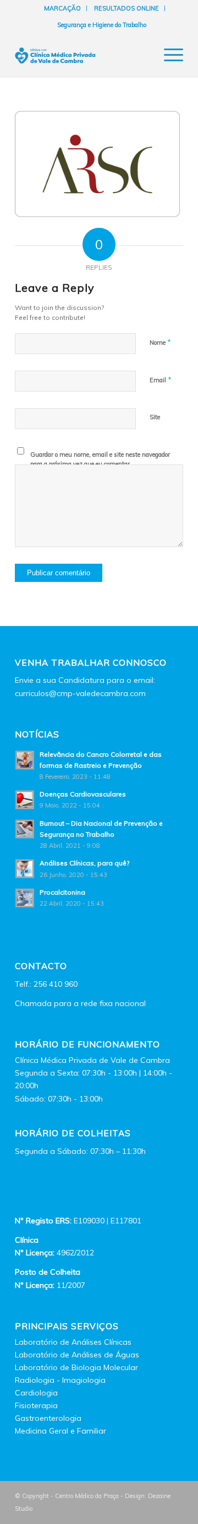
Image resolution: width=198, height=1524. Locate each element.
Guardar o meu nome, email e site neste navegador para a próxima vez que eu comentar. (100, 459)
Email (161, 379)
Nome (160, 342)
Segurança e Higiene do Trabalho (101, 25)
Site (155, 417)
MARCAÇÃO (62, 8)
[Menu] (168, 55)
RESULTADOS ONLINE (126, 8)
